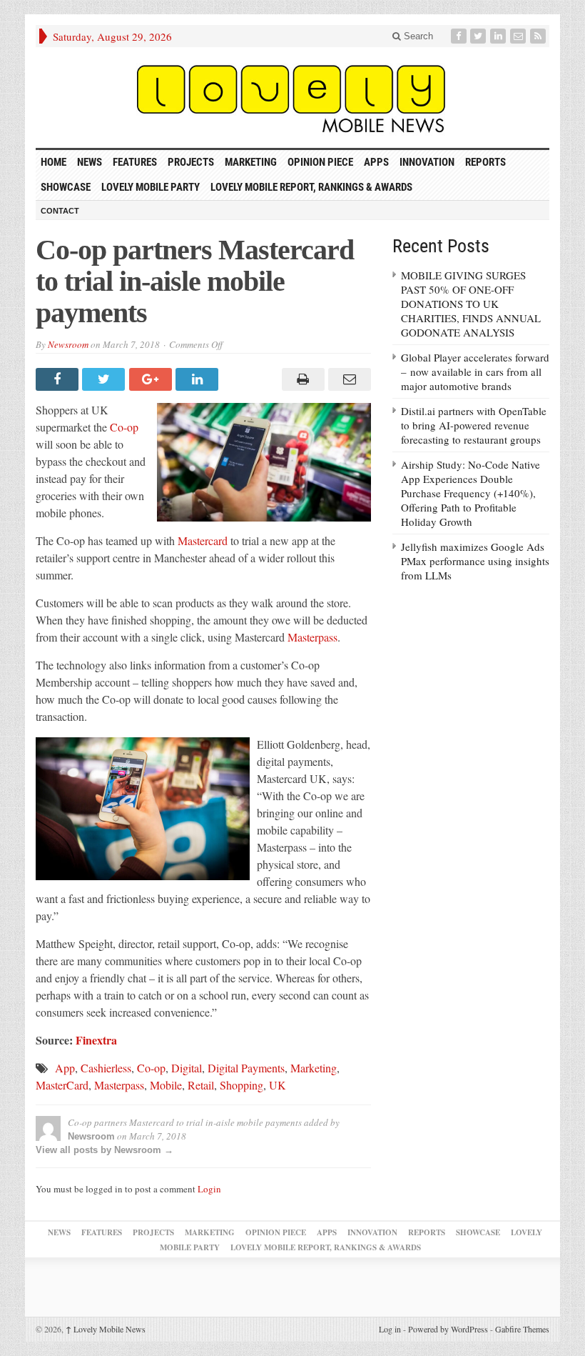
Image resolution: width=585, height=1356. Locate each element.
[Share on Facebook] (59, 379)
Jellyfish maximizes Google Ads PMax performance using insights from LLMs (475, 560)
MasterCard (62, 1084)
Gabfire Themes (522, 1329)
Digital (186, 1067)
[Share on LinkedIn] (199, 379)
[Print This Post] (301, 379)
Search (417, 36)
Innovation (427, 162)
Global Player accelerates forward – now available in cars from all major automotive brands (475, 371)
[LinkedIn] (499, 36)
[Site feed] (539, 36)
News (89, 162)
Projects (191, 162)
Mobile (166, 1084)
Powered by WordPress (448, 1329)
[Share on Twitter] (105, 379)
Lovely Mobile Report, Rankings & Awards (311, 187)
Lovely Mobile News (106, 1329)
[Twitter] (479, 36)
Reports (485, 162)
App (65, 1067)
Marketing (251, 162)
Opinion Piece (320, 162)
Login (209, 1188)
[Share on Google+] (152, 379)
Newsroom (68, 344)
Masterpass (312, 636)
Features (135, 162)
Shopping (241, 1084)
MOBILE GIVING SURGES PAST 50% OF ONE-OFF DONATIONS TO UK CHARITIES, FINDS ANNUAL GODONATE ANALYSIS (471, 303)
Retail (201, 1084)
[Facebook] (460, 36)
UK (277, 1084)
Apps (376, 162)
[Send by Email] (348, 379)
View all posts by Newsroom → (104, 1150)
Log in (390, 1329)
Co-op (124, 426)
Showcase (66, 187)
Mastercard (203, 540)
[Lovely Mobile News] (292, 97)
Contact (60, 210)
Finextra (96, 1040)
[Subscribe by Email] (519, 36)
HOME (53, 162)
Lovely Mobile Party (150, 187)
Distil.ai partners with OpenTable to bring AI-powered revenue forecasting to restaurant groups (473, 425)
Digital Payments (246, 1067)
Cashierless (106, 1067)
